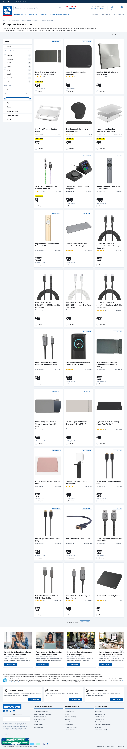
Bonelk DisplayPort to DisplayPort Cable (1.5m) (109, 539)
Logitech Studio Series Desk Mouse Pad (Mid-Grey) (76, 244)
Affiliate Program (70, 730)
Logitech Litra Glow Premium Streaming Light (77, 482)
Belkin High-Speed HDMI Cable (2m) (109, 482)
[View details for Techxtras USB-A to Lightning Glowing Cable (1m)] (48, 169)
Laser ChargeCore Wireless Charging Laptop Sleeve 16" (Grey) (45, 424)
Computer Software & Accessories (30, 20)
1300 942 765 (70, 9)
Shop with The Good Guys (43, 706)
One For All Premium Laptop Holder (46, 130)
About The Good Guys (72, 706)
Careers (67, 714)
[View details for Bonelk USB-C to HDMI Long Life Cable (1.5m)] (79, 578)
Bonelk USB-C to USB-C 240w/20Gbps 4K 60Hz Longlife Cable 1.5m (47, 305)
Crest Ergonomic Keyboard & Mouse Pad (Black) (77, 130)
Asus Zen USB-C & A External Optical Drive (107, 73)
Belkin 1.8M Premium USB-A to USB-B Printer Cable (47, 597)
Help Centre (98, 711)
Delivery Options (100, 714)
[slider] (5, 98)
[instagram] (7, 711)
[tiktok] (11, 711)
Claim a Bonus (99, 719)
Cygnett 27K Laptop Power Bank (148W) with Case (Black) (78, 363)
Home (4, 20)
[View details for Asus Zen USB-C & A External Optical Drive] (110, 55)
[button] (18, 659)
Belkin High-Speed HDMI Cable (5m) (47, 539)
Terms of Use (120, 746)
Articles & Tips (38, 727)
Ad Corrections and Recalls (103, 724)
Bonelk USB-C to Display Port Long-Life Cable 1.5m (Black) (46, 363)
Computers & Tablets (13, 20)
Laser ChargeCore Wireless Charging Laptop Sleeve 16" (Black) (107, 364)
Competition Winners (101, 722)
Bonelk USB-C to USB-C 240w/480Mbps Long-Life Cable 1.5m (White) (78, 305)
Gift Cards (37, 722)
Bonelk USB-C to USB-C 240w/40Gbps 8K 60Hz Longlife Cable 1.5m (109, 245)
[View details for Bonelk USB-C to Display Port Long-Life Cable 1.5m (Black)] (48, 345)
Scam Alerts (98, 727)
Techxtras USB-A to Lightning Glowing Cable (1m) (46, 187)
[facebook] (4, 711)
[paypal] (32, 744)
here (27, 1)
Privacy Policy (19, 730)
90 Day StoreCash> (40, 717)
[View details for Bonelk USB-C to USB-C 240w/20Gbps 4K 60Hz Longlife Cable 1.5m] (48, 285)
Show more (7, 85)
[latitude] (43, 744)
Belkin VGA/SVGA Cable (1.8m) (78, 538)
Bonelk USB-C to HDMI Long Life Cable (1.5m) (78, 597)
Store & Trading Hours (41, 711)
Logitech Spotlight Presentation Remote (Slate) (108, 187)
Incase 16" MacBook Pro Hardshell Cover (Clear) (106, 130)
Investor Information (71, 727)
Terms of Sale (110, 746)
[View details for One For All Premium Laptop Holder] (48, 112)
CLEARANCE (94, 14)
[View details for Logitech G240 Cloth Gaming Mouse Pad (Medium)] (110, 404)
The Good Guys (69, 711)
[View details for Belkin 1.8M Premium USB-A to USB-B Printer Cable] (48, 578)
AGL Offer (68, 722)
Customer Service (101, 706)
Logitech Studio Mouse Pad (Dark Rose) (48, 482)
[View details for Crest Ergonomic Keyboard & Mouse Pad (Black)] (79, 112)
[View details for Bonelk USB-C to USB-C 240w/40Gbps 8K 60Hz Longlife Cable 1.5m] (110, 226)
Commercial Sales (100, 730)
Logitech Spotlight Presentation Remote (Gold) (47, 244)
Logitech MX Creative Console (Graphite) (77, 187)
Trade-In (67, 719)
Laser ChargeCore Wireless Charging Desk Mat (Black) (45, 73)
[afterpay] (38, 744)
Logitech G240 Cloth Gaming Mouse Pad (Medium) (108, 423)
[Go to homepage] (7, 11)
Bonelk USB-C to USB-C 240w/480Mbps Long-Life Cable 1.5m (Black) (109, 305)
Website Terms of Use (8, 730)
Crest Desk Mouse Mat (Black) (108, 596)
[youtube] (14, 711)
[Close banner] (28, 739)
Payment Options (39, 719)
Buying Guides (38, 724)
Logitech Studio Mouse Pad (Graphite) (76, 73)
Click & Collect (99, 717)
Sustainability (69, 724)
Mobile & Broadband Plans (42, 714)
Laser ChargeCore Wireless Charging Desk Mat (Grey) (76, 423)
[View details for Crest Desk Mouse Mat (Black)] (110, 578)
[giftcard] (47, 744)
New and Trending (70, 717)
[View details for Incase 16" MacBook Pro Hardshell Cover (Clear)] (110, 112)
